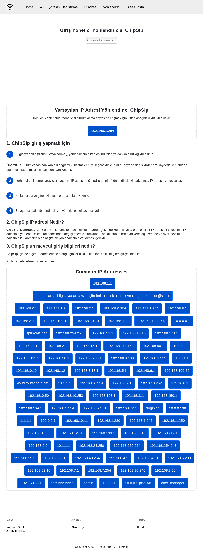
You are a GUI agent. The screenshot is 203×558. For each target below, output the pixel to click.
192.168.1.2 (56, 308)
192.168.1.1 (102, 283)
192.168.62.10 (39, 470)
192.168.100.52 (177, 371)
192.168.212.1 (166, 433)
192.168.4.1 (118, 458)
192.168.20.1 (58, 358)
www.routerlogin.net (32, 383)
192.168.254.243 (163, 446)
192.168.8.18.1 (86, 371)
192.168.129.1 (71, 433)
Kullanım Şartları (16, 527)
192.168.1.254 (102, 131)
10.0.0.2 (179, 346)
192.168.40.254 (87, 458)
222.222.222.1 (62, 483)
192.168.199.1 (103, 433)
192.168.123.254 (151, 321)
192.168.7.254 (99, 470)
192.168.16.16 (134, 333)
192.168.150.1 (165, 396)
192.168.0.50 (38, 396)
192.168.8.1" (29, 346)
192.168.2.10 (134, 433)
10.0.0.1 (109, 483)
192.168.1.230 (108, 421)
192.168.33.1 (55, 458)
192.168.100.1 (55, 321)
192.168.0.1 (27, 308)
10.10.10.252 (151, 383)
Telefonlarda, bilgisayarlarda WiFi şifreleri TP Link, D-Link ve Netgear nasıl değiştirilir (102, 296)
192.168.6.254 (91, 383)
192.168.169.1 (30, 408)
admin (88, 483)
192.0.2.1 (48, 421)
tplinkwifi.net (37, 333)
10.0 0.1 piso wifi (138, 483)
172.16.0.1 (179, 383)
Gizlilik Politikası (16, 531)
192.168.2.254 (62, 408)
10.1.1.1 (64, 383)
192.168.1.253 (154, 358)
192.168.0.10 (26, 371)
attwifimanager (172, 483)
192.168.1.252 (39, 433)
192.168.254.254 (69, 333)
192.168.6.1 (145, 371)
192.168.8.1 (177, 308)
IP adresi (90, 7)
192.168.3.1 (24, 321)
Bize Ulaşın (135, 7)
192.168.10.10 (87, 321)
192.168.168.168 (120, 346)
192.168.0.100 (122, 358)
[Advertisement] (101, 75)
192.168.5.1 (117, 371)
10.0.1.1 (182, 358)
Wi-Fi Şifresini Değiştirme (58, 7)
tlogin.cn (153, 408)
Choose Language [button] (100, 40)
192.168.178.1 (166, 333)
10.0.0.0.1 (182, 321)
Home (28, 7)
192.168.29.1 (24, 458)
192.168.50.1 (153, 346)
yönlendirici (111, 7)
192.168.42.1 (148, 458)
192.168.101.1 (76, 421)
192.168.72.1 (126, 408)
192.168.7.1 (69, 470)
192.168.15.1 (87, 346)
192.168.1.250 (173, 421)
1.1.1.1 (25, 421)
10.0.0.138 (177, 408)
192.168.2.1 (84, 308)
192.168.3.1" (135, 396)
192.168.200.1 (90, 358)
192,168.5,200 (179, 458)
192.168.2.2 (38, 446)
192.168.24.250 (91, 446)
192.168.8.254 (166, 470)
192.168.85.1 (31, 483)
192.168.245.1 (95, 408)
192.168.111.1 (27, 358)
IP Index (141, 527)
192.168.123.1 (104, 396)
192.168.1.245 (141, 421)
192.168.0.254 (114, 308)
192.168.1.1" (118, 321)
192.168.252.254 (127, 446)
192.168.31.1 (102, 333)
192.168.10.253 (70, 396)
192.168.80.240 (133, 470)
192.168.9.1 (122, 383)
